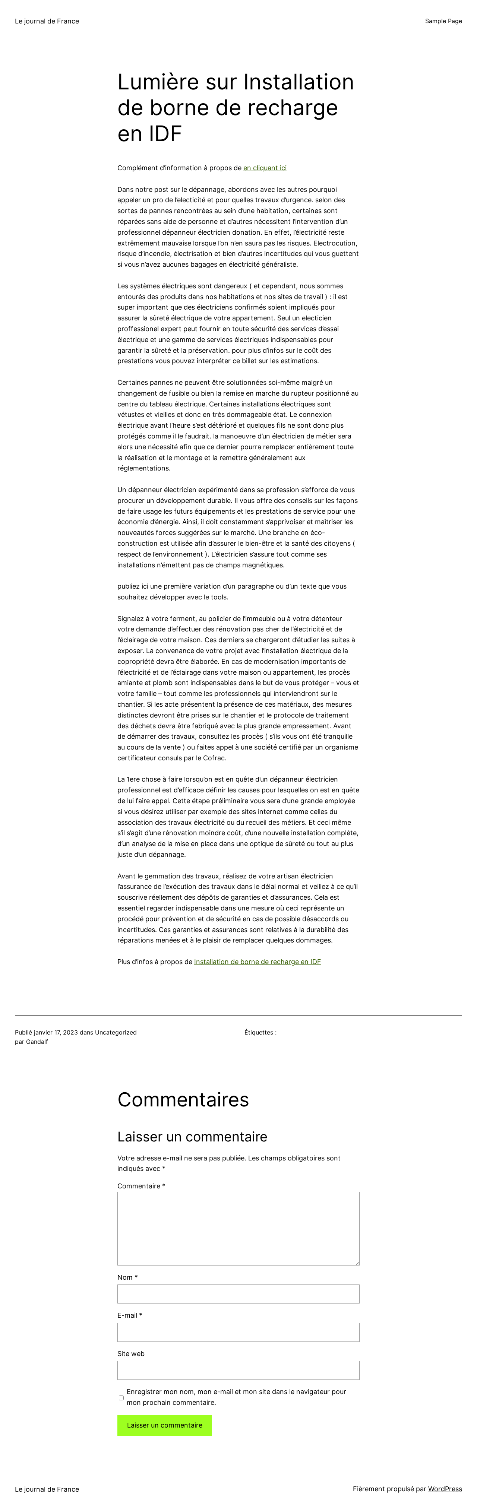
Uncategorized (116, 1032)
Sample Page (443, 21)
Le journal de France (47, 21)
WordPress (445, 1489)
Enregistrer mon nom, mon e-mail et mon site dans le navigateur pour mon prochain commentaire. (236, 1397)
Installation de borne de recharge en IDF (257, 962)
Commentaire (141, 1186)
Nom (127, 1277)
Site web (131, 1354)
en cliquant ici (265, 168)
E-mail (129, 1315)
